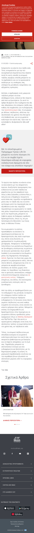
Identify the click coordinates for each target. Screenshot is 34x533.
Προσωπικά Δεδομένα (17, 524)
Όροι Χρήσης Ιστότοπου (17, 521)
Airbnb (3, 258)
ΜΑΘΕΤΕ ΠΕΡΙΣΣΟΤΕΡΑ (17, 171)
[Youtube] (20, 453)
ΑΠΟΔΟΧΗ (17, 34)
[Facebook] (12, 453)
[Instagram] (4, 453)
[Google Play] (24, 508)
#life (6, 370)
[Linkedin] (28, 453)
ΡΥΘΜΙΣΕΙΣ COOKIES (17, 30)
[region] (17, 21)
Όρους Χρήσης (8, 22)
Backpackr (28, 317)
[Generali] (17, 440)
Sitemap (17, 526)
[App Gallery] (17, 514)
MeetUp (21, 317)
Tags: (3, 370)
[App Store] (9, 508)
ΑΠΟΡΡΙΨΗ (17, 38)
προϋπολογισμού (11, 110)
